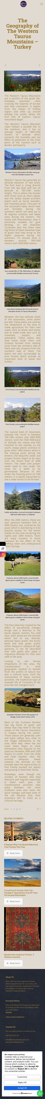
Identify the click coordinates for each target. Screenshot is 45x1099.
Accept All (22, 1088)
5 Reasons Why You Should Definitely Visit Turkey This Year (21, 845)
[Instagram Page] (3, 554)
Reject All (22, 1082)
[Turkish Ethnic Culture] (23, 4)
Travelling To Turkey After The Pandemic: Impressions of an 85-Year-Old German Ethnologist (21, 892)
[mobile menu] (42, 4)
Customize (22, 1077)
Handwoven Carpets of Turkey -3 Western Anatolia (19, 955)
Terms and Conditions (15, 1017)
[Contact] (3, 549)
